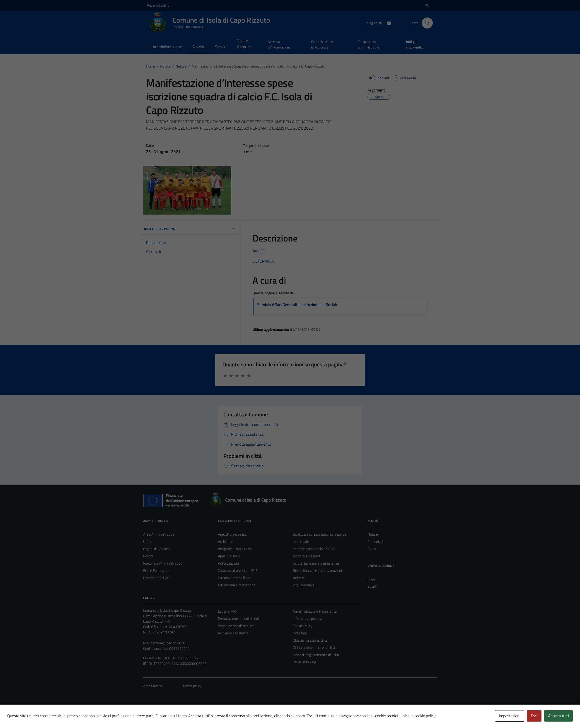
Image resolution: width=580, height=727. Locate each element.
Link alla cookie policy (418, 716)
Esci (534, 716)
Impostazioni (509, 716)
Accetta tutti (558, 716)
